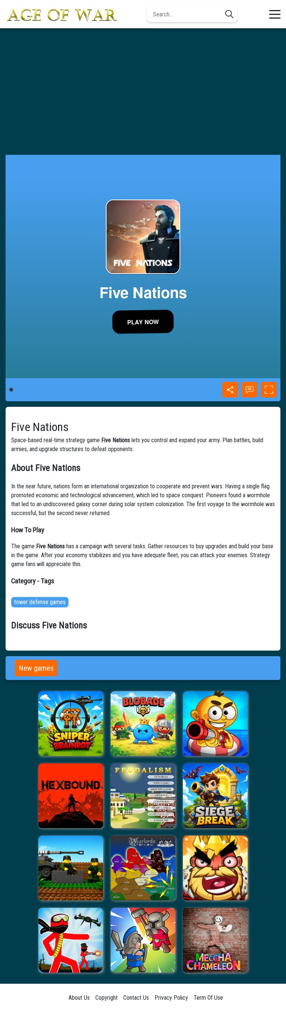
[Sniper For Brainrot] (70, 723)
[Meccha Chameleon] (215, 940)
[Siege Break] (215, 795)
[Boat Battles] (215, 723)
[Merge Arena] (143, 940)
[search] (229, 14)
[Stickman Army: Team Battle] (70, 940)
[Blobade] (143, 723)
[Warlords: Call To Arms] (143, 868)
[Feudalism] (143, 795)
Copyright (106, 997)
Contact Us (136, 997)
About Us (79, 997)
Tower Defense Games (40, 602)
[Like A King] (215, 868)
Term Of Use (208, 997)
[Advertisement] (143, 91)
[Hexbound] (70, 795)
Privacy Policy (171, 997)
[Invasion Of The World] (70, 868)
